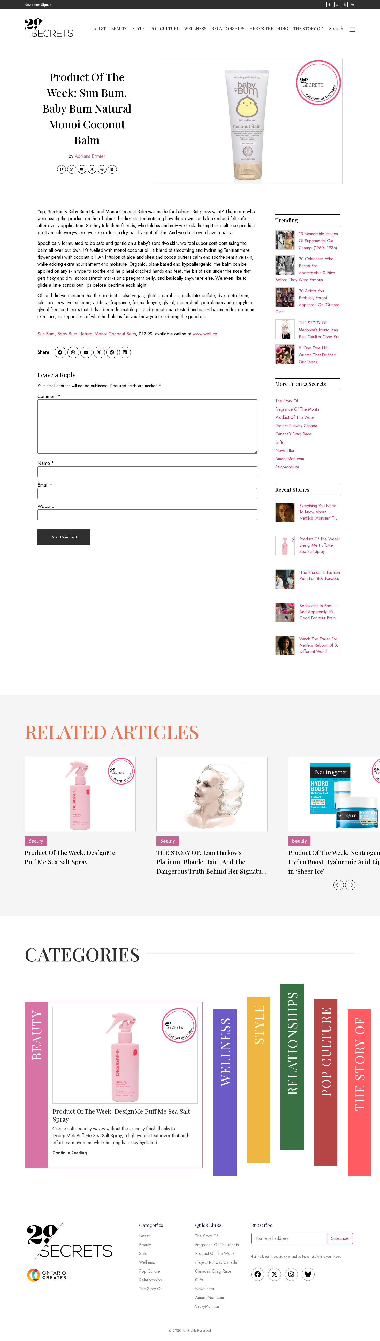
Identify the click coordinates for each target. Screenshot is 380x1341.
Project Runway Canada (296, 426)
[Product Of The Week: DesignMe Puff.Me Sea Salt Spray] (80, 794)
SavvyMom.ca (287, 467)
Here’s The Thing (268, 28)
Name (45, 463)
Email (44, 485)
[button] (61, 169)
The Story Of (308, 28)
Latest (98, 28)
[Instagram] (291, 1274)
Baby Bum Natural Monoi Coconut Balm (96, 334)
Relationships (227, 28)
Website (45, 506)
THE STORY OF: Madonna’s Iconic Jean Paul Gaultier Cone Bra (319, 330)
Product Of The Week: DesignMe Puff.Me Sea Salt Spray (319, 545)
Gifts (279, 442)
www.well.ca (205, 334)
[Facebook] (257, 1274)
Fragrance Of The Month (297, 409)
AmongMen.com (289, 459)
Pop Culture (164, 28)
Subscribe (339, 1238)
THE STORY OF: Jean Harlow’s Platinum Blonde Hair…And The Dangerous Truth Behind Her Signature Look (212, 862)
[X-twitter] (274, 1274)
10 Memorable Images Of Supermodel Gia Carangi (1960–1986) (318, 241)
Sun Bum (46, 334)
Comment (49, 396)
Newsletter (284, 450)
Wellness (195, 28)
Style (138, 28)
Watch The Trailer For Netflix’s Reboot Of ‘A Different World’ (318, 645)
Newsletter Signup (38, 4)
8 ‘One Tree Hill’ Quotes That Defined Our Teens (317, 355)
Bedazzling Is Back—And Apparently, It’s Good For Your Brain (317, 612)
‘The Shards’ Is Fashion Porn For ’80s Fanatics (319, 575)
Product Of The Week (295, 417)
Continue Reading (69, 1153)
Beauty (119, 28)
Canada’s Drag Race (293, 434)
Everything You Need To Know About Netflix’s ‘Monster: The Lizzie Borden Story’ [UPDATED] (319, 512)
